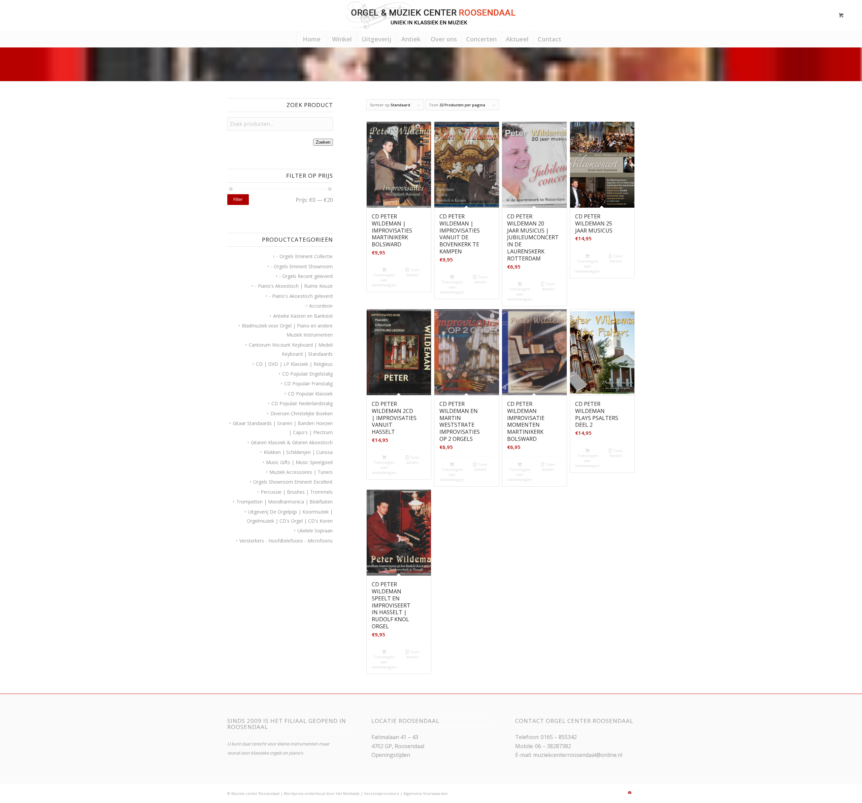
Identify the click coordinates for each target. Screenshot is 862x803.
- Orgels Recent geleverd (306, 276)
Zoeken (323, 142)
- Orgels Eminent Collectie (304, 256)
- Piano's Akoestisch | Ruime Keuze (294, 286)
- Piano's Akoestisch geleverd (301, 296)
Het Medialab (348, 793)
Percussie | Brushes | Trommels (297, 492)
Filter (238, 199)
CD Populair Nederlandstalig (302, 403)
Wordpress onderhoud (304, 793)
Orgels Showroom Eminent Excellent (293, 482)
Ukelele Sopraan (315, 530)
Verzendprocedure (381, 793)
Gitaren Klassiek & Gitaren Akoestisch (292, 442)
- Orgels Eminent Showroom (302, 266)
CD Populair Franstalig (308, 383)
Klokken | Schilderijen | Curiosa (298, 452)
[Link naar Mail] (630, 793)
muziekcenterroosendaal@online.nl (577, 755)
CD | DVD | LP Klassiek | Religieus (294, 364)
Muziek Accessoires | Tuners (301, 472)
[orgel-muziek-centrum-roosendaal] (430, 15)
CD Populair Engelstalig (307, 374)
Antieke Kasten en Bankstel (303, 316)
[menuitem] (311, 39)
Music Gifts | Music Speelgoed (299, 462)
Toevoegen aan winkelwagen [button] (384, 279)
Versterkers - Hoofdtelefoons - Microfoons (286, 540)
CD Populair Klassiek (310, 393)
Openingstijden (390, 755)
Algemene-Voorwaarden (425, 793)
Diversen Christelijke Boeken (301, 413)
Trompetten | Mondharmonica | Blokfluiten (284, 501)
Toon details (412, 272)
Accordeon (321, 306)
